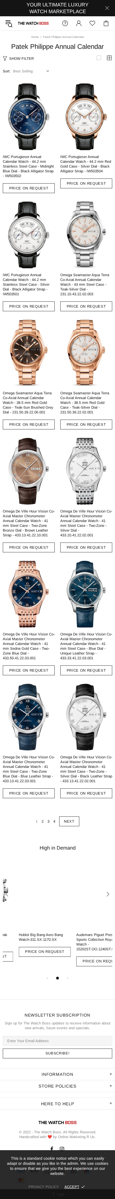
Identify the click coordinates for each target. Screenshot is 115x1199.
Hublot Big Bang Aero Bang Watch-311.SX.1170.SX (25, 937)
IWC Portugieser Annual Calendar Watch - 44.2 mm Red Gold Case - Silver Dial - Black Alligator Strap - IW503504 (85, 164)
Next (69, 821)
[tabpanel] (29, 913)
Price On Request (28, 188)
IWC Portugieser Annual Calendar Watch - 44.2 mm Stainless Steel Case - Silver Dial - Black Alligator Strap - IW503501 (26, 284)
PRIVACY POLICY (43, 1187)
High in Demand (58, 848)
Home (35, 36)
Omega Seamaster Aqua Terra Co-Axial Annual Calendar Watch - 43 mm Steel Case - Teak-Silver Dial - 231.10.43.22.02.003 (84, 284)
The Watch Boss (33, 23)
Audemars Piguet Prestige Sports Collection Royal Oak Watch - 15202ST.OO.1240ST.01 (83, 942)
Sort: (7, 71)
